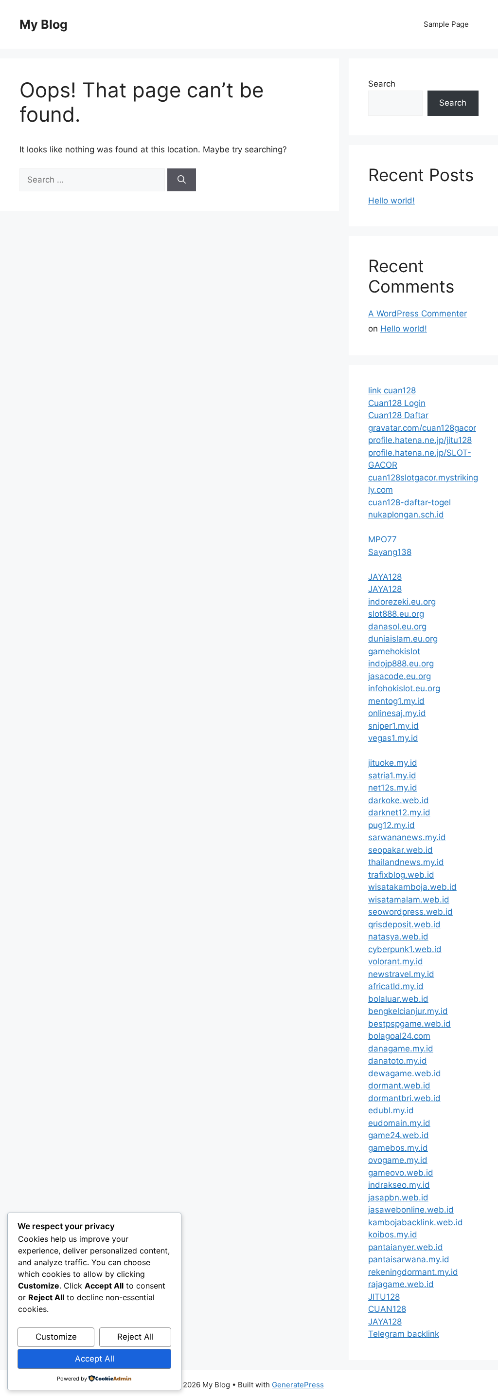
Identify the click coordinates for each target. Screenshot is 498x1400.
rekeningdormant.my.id (413, 1272)
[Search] (181, 180)
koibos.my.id (392, 1234)
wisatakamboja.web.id (412, 887)
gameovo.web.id (400, 1173)
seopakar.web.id (400, 850)
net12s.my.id (392, 787)
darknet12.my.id (399, 812)
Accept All (94, 1358)
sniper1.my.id (393, 726)
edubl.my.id (391, 1110)
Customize (56, 1337)
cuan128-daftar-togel (409, 502)
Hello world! (391, 200)
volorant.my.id (395, 961)
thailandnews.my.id (406, 862)
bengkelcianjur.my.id (408, 1011)
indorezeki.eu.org (402, 602)
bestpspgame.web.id (409, 1024)
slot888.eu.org (396, 614)
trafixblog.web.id (401, 875)
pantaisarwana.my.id (408, 1259)
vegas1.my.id (393, 738)
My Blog (43, 24)
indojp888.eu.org (401, 663)
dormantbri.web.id (404, 1098)
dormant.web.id (399, 1085)
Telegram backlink (403, 1334)
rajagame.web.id (401, 1284)
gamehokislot (394, 651)
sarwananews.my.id (407, 837)
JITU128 (384, 1297)
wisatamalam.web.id (408, 899)
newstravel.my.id (401, 974)
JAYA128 (385, 577)
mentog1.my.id (396, 701)
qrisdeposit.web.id (404, 924)
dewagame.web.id (404, 1073)
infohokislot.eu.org (404, 688)
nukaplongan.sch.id (406, 514)
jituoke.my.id (392, 763)
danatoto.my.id (397, 1061)
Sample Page (446, 24)
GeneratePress (298, 1384)
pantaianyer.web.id (405, 1247)
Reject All (135, 1337)
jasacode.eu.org (399, 676)
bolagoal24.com (399, 1036)
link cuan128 (392, 390)
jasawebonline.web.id (411, 1210)
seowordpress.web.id (410, 912)
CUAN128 (387, 1309)
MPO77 (382, 539)
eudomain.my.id (399, 1123)
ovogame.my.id (397, 1160)
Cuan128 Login (397, 403)
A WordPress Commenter (417, 313)
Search (381, 84)
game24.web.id (398, 1135)
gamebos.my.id (398, 1148)
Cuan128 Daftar (398, 415)
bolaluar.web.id (398, 999)
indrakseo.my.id (399, 1185)
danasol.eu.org (397, 626)
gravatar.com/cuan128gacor (422, 428)
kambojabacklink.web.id (415, 1222)
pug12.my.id (391, 825)
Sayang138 (389, 552)
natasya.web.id (398, 936)
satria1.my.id (392, 775)
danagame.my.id (400, 1048)
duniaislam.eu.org (403, 639)
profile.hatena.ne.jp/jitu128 (420, 440)
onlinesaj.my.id (397, 713)
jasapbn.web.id (398, 1197)
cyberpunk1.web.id (405, 949)
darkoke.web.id (398, 800)
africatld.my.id (396, 986)
